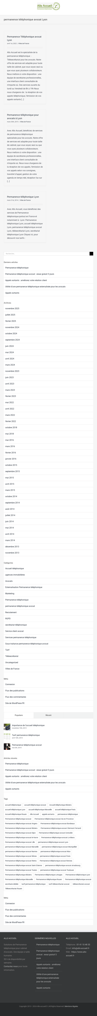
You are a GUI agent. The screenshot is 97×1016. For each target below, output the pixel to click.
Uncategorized (11, 662)
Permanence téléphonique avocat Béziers (21, 828)
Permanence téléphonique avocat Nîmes (21, 856)
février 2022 (10, 421)
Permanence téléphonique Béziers (18, 875)
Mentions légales (71, 1006)
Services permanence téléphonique (20, 637)
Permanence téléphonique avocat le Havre (21, 837)
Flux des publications (14, 690)
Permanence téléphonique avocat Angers (21, 824)
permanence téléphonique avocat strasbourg (62, 865)
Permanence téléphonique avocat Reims (21, 861)
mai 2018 (9, 434)
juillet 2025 (10, 315)
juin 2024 (9, 346)
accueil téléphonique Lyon (15, 810)
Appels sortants (12, 293)
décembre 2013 (12, 546)
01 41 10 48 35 (83, 944)
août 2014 (9, 509)
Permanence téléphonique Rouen (49, 879)
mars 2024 (10, 365)
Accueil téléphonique (14, 568)
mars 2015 (10, 490)
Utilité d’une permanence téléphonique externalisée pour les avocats (35, 286)
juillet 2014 (10, 515)
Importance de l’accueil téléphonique (28, 725)
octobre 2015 (11, 465)
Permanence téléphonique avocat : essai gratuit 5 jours (29, 274)
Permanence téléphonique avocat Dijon (20, 833)
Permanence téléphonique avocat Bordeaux (58, 824)
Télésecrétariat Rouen (13, 889)
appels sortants (48, 814)
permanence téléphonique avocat (20, 606)
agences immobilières (15, 575)
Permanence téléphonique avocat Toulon (21, 870)
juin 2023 (9, 377)
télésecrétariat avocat (81, 884)
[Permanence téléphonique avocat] (7, 745)
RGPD (8, 618)
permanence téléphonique (68, 814)
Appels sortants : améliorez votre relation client (26, 280)
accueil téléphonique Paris (65, 810)
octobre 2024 (11, 333)
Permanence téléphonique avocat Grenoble (55, 833)
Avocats (9, 581)
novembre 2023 (12, 371)
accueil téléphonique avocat (35, 805)
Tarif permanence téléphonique (26, 735)
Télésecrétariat (11, 656)
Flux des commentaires (15, 697)
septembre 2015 (12, 471)
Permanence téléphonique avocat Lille (20, 842)
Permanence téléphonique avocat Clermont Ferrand (61, 828)
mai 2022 (9, 402)
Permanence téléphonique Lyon (23, 196)
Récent (48, 715)
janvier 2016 (10, 459)
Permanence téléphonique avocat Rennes (56, 861)
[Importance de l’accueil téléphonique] (7, 725)
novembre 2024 (12, 327)
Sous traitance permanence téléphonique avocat (26, 644)
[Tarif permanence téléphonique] (7, 735)
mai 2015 (9, 477)
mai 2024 (9, 352)
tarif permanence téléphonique (33, 884)
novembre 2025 (12, 308)
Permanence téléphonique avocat (27, 745)
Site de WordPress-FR (14, 703)
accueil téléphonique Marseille (40, 810)
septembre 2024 (12, 340)
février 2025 (10, 321)
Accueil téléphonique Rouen (16, 814)
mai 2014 (9, 528)
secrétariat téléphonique (16, 625)
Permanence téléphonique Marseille (19, 879)
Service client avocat (14, 631)
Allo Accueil (34, 814)
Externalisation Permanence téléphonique (23, 587)
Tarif (7, 650)
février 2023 (10, 396)
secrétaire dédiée (11, 884)
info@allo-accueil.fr (80, 948)
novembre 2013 (12, 553)
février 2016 (10, 452)
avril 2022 (9, 409)
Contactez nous (11, 966)
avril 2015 (9, 484)
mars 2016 (10, 446)
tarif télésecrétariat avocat (59, 884)
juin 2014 (9, 521)
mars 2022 (10, 415)
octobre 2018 (11, 427)
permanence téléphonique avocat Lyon (53, 842)
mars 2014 (10, 540)
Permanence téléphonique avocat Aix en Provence (54, 819)
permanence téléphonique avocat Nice (55, 851)
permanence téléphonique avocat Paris (55, 856)
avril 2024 (9, 358)
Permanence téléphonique (16, 268)
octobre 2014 (11, 496)
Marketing (9, 593)
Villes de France (23, 43)
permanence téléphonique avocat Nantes (21, 851)
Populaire (19, 715)
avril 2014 (9, 534)
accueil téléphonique (13, 805)
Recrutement (11, 612)
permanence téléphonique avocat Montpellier (59, 847)
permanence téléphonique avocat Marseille (22, 847)
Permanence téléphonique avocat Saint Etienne (23, 865)
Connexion (10, 684)
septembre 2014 (12, 503)
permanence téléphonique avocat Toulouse (57, 870)
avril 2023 (9, 384)
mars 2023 (10, 390)
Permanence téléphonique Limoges (48, 875)
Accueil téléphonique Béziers (60, 805)
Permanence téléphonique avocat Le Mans (58, 837)
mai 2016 (9, 440)
